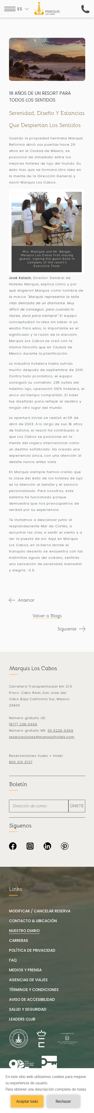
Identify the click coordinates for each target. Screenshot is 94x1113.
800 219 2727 (21, 762)
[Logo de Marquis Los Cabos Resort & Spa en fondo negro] (47, 8)
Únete (77, 806)
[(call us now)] (85, 9)
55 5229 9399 (60, 730)
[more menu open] (10, 9)
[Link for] (49, 1065)
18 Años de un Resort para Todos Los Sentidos (40, 96)
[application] (47, 1090)
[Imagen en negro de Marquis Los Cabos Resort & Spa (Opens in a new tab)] (13, 846)
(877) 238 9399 (23, 724)
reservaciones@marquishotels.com (41, 736)
